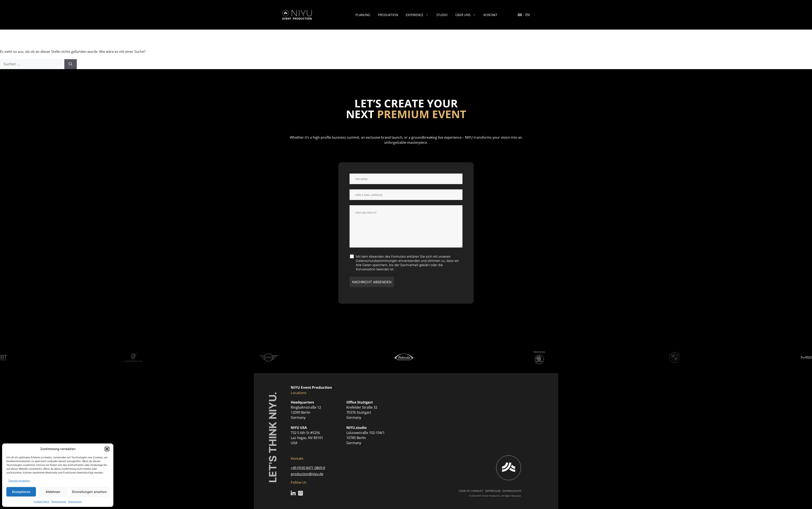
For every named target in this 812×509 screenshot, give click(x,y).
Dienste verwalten (19, 480)
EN (527, 14)
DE (520, 14)
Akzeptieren (21, 492)
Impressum (75, 501)
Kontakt (490, 15)
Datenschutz (58, 501)
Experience (414, 15)
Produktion (388, 15)
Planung (362, 15)
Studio (442, 15)
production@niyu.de (307, 474)
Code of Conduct (470, 491)
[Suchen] (70, 64)
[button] (107, 449)
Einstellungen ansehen (89, 492)
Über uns (462, 15)
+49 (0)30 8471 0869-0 (308, 467)
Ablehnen (53, 492)
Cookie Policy (41, 501)
